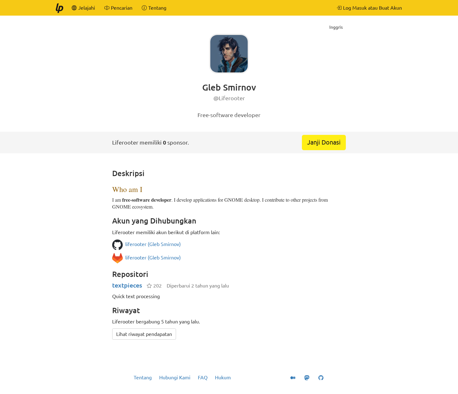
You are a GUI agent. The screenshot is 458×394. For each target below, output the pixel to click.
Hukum (223, 377)
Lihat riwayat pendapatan (144, 334)
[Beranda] (59, 8)
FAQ (203, 377)
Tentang (143, 377)
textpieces (127, 285)
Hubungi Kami (174, 377)
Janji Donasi (324, 142)
